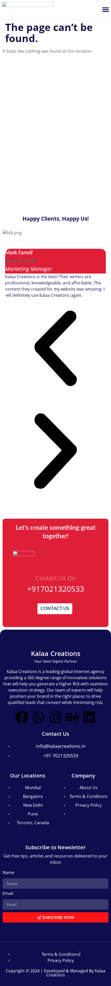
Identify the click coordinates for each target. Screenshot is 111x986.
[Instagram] (55, 717)
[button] (105, 9)
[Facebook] (21, 717)
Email (8, 893)
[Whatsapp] (38, 717)
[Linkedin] (89, 717)
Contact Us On (56, 578)
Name (8, 872)
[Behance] (72, 717)
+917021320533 (55, 588)
